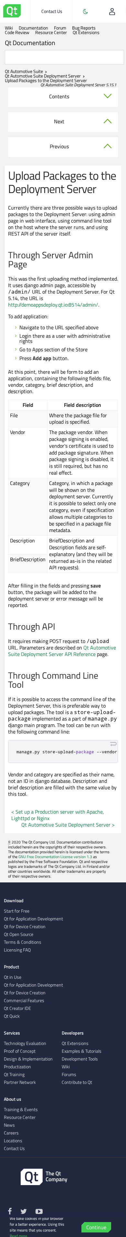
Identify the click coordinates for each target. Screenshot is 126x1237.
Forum (60, 28)
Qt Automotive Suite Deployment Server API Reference (62, 651)
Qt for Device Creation (25, 926)
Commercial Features (24, 1000)
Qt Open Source (18, 934)
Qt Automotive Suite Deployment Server (43, 76)
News (9, 1125)
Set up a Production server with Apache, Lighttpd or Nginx (57, 815)
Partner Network (20, 1082)
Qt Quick (12, 1016)
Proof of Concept (20, 1051)
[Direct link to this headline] (30, 264)
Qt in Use (12, 977)
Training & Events (21, 1109)
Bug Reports (84, 28)
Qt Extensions (86, 32)
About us (12, 1099)
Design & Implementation (28, 1058)
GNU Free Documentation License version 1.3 (55, 857)
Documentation (33, 28)
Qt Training (14, 1074)
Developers (73, 1033)
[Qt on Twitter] (23, 1212)
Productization (17, 1066)
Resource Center (51, 32)
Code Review (17, 32)
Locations (13, 1140)
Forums (69, 1074)
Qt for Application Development (33, 918)
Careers (11, 1132)
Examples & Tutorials (81, 1051)
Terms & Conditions (22, 942)
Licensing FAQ (17, 949)
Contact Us (51, 11)
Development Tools (80, 1058)
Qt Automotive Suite (24, 71)
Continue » (96, 1227)
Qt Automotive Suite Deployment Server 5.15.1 (78, 84)
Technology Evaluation (25, 1043)
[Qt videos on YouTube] (39, 1212)
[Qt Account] (112, 11)
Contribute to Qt (77, 1082)
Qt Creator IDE (17, 1008)
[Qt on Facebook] (10, 1212)
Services (12, 1033)
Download (14, 900)
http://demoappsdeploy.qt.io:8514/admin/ (53, 305)
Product (11, 966)
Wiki (9, 28)
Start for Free (16, 911)
